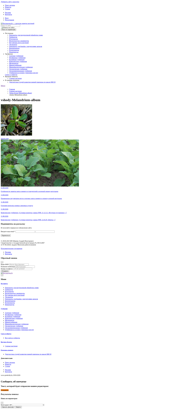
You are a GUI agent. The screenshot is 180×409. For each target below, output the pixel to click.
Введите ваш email (8, 231)
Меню (3, 86)
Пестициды (4, 283)
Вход (7, 18)
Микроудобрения (15, 65)
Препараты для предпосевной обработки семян (26, 35)
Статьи (7, 9)
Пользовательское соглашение (11, 248)
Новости (8, 7)
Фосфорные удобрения (17, 58)
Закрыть (18, 407)
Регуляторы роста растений (19, 43)
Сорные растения (15, 78)
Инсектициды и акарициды (19, 41)
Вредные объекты (6, 342)
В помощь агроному (7, 350)
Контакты (8, 14)
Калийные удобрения (16, 59)
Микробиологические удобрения (21, 67)
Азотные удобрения (16, 56)
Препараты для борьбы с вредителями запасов (25, 46)
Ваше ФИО (5, 264)
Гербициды (13, 37)
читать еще (5, 138)
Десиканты (13, 44)
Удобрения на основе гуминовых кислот (23, 73)
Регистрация (9, 20)
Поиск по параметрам (8, 29)
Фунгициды (13, 39)
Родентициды (14, 50)
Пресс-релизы (10, 5)
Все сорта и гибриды (12, 338)
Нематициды (13, 52)
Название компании (8, 266)
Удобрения (4, 308)
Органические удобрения (18, 69)
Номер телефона (6, 269)
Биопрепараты (14, 48)
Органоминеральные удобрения (20, 71)
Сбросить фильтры (8, 407)
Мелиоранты (13, 63)
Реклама (8, 12)
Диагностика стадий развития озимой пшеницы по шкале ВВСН (32, 82)
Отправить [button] (5, 390)
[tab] (90, 284)
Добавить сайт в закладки (10, 2)
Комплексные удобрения (18, 61)
